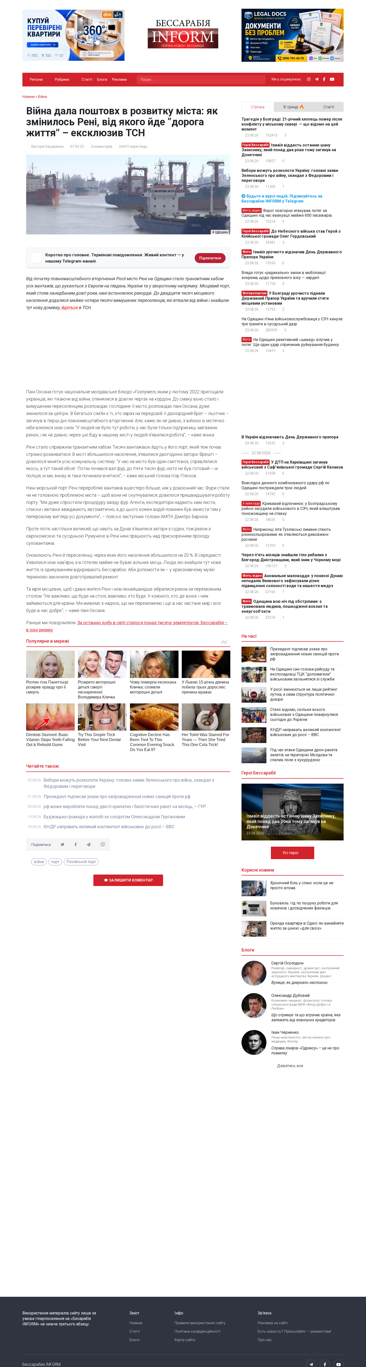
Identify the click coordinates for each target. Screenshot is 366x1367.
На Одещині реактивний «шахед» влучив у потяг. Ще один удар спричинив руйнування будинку (290, 342)
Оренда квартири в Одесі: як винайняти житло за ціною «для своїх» (307, 926)
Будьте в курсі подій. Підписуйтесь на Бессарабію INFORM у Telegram (282, 199)
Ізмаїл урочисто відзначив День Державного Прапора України (292, 254)
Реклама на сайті (273, 1323)
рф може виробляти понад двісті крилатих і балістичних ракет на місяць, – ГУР (125, 806)
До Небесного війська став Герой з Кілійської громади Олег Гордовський (291, 234)
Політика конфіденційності (197, 1331)
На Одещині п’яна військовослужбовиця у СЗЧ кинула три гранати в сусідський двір (292, 321)
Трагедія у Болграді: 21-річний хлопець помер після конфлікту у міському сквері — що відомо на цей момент (292, 124)
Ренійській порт (81, 861)
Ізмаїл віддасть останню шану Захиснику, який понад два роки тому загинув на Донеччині (289, 149)
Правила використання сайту (200, 1323)
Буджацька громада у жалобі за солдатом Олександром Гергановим (114, 816)
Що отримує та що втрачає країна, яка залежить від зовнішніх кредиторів (305, 1017)
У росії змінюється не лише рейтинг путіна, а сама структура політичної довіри (303, 694)
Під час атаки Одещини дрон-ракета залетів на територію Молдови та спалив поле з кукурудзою (303, 755)
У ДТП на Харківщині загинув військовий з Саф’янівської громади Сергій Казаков (292, 465)
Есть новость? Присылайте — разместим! (294, 1331)
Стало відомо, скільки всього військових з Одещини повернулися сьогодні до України (304, 714)
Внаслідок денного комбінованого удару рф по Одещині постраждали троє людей (285, 485)
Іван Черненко (285, 1032)
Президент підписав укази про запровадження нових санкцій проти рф (117, 796)
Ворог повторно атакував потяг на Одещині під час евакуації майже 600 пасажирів (287, 213)
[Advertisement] (128, 351)
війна (39, 861)
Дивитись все (290, 1065)
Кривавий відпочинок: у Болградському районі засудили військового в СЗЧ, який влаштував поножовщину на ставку (291, 508)
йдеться (69, 307)
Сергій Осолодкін (287, 963)
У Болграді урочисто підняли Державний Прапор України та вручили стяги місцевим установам (285, 298)
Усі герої (291, 852)
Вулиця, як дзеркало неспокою (299, 982)
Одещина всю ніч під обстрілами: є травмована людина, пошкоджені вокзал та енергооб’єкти (285, 606)
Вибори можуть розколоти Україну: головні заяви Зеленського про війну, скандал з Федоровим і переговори (290, 175)
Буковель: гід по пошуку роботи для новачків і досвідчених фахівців (304, 905)
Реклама (119, 79)
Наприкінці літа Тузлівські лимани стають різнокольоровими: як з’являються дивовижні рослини (286, 534)
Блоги (102, 79)
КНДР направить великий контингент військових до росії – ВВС (109, 826)
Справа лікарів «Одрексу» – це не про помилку (305, 1050)
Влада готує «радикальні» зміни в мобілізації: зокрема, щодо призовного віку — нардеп (284, 275)
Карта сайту (185, 1340)
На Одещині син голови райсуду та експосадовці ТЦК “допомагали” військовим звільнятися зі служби (302, 674)
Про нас (265, 1340)
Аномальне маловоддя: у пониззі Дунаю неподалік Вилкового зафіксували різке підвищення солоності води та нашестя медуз (292, 580)
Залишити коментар (130, 880)
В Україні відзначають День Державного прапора (290, 437)
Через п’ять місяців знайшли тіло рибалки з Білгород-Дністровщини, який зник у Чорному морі (291, 557)
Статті (87, 79)
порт (55, 861)
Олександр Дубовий (290, 995)
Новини (135, 1323)
